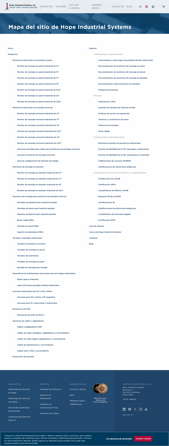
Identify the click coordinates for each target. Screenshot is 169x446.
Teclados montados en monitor (31, 244)
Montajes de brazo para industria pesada (35, 208)
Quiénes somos (96, 6)
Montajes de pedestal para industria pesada (37, 202)
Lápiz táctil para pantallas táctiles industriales (38, 285)
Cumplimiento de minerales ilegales (114, 214)
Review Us (128, 415)
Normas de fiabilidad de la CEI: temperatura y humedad (123, 155)
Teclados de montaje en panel (30, 262)
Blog (130, 6)
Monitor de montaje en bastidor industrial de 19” (39, 185)
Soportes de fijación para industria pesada (36, 214)
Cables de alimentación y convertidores (35, 345)
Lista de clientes (74, 6)
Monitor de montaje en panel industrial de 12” (38, 66)
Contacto (118, 6)
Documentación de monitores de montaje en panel (121, 66)
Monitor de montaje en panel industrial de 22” (38, 96)
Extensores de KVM (21, 309)
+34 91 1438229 (129, 399)
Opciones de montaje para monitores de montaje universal (39, 196)
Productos (46, 6)
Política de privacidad (108, 125)
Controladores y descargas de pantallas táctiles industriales (125, 60)
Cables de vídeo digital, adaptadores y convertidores (41, 339)
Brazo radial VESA (25, 220)
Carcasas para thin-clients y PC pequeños (36, 297)
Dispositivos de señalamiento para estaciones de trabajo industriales (44, 273)
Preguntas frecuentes (108, 90)
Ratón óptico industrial (27, 279)
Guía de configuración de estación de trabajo (37, 161)
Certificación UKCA (107, 185)
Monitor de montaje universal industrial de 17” (38, 119)
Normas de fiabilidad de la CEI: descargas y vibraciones (123, 149)
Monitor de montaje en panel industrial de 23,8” (39, 102)
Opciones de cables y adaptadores (28, 321)
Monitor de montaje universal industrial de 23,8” (39, 143)
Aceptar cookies (143, 439)
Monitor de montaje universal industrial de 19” (38, 125)
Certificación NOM (106, 220)
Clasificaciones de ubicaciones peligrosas (117, 167)
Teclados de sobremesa (27, 256)
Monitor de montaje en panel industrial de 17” (38, 78)
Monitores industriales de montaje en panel (32, 60)
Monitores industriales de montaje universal (33, 108)
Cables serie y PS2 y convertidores (33, 351)
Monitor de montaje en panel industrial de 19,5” (39, 90)
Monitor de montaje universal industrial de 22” (38, 137)
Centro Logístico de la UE (137, 384)
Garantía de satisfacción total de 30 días (116, 108)
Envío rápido (104, 131)
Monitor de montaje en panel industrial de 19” (38, 84)
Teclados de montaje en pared (31, 250)
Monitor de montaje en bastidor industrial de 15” (39, 173)
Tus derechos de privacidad (119, 439)
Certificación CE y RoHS (109, 179)
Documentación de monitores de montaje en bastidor (122, 78)
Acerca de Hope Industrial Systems (105, 232)
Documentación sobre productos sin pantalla (119, 84)
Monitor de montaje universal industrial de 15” (38, 114)
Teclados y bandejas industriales (27, 238)
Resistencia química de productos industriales (119, 143)
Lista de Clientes (78, 389)
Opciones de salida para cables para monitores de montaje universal (48, 149)
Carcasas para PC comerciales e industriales (37, 303)
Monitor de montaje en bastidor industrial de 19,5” (40, 191)
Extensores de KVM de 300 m (30, 315)
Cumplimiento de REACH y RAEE (113, 191)
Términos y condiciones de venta (113, 119)
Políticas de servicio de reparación (114, 114)
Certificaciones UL (106, 202)
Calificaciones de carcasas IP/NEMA (114, 161)
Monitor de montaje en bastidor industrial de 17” (39, 179)
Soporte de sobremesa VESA (30, 232)
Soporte (61, 6)
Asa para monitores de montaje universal (36, 155)
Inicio (10, 48)
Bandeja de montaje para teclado (32, 267)
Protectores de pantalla (23, 357)
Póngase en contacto (50, 389)
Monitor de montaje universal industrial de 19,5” (39, 131)
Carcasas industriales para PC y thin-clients (32, 291)
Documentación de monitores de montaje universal (121, 72)
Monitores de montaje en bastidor (28, 167)
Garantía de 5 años (107, 102)
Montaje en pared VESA (28, 226)
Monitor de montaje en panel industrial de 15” (38, 72)
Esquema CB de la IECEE (109, 196)
